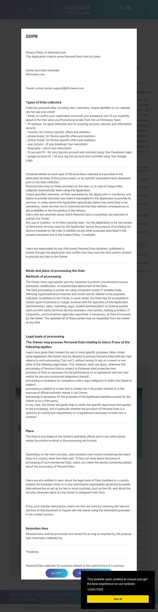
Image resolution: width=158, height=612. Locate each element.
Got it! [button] (118, 598)
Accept (56, 573)
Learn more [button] (95, 589)
